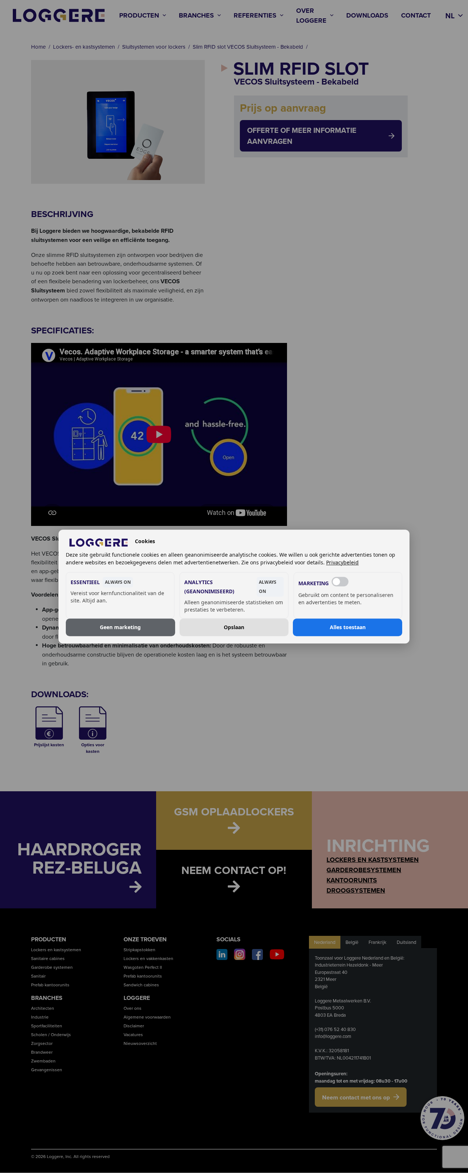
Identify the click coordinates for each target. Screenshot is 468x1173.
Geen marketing (120, 627)
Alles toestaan (348, 627)
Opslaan (234, 627)
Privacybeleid (342, 562)
